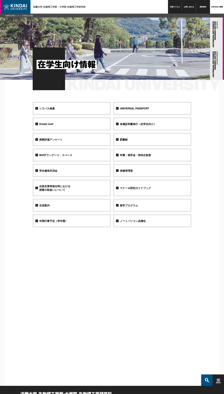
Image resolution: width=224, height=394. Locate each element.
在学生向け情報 (217, 6)
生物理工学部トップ (12, 15)
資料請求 (203, 6)
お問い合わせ (189, 6)
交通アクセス (175, 6)
